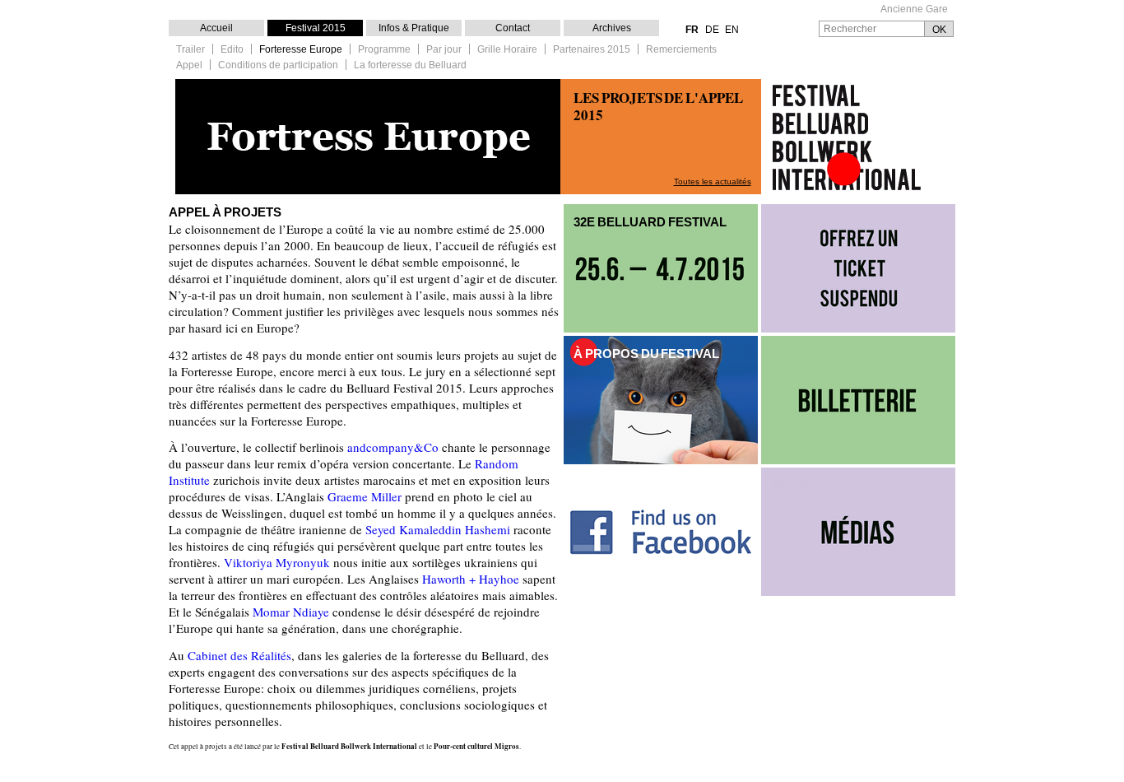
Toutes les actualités (712, 181)
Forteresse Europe (300, 49)
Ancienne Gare (914, 9)
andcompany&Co (393, 447)
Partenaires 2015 (591, 49)
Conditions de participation (278, 65)
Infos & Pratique (414, 28)
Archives (611, 28)
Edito (232, 49)
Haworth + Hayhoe (472, 578)
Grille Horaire (507, 49)
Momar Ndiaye (291, 611)
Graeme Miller (364, 496)
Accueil (216, 28)
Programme (384, 49)
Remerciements (681, 49)
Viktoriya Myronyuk (277, 562)
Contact (512, 28)
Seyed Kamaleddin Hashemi (437, 529)
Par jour (444, 49)
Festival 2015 (316, 28)
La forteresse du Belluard (410, 65)
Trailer (190, 49)
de (712, 29)
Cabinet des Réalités (239, 655)
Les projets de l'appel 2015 (658, 106)
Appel (189, 65)
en (732, 29)
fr (692, 29)
